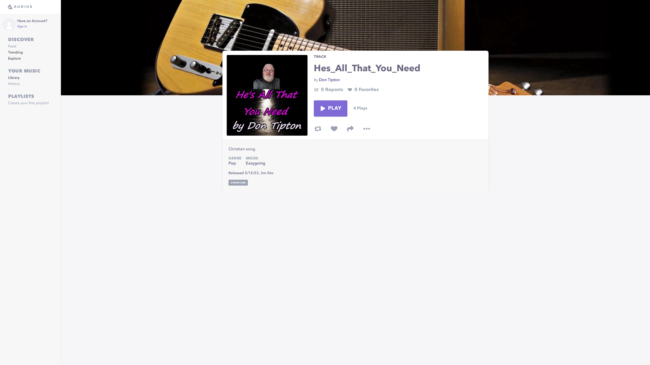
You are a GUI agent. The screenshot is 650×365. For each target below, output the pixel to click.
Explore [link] (14, 58)
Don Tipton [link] (329, 80)
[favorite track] (334, 129)
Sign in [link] (22, 26)
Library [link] (14, 78)
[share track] (350, 129)
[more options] (367, 129)
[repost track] (318, 129)
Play (334, 108)
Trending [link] (15, 52)
